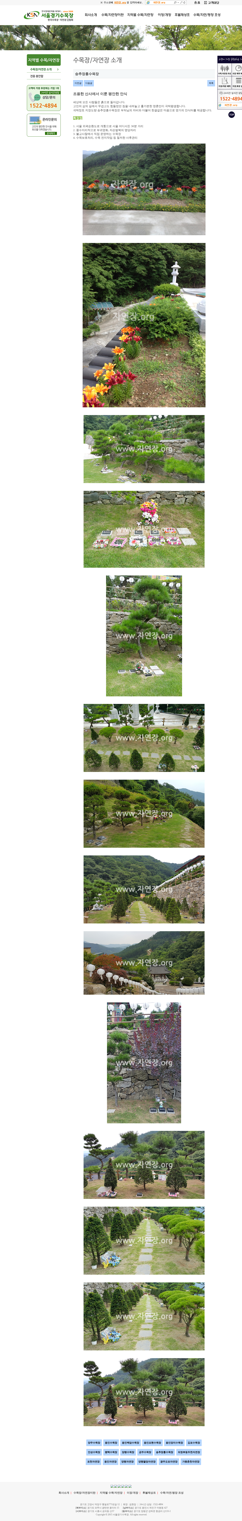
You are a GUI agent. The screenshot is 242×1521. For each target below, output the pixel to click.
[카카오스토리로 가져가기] (122, 1486)
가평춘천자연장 (190, 1461)
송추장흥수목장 (164, 1452)
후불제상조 (149, 1492)
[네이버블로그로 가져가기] (126, 1486)
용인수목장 (111, 1442)
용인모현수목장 (152, 1442)
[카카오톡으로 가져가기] (119, 1486)
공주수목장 (145, 1452)
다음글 (88, 83)
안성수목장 (94, 1452)
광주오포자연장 (169, 1461)
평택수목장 (111, 1452)
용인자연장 (110, 1461)
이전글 (78, 83)
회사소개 (64, 1492)
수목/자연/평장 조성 (172, 1492)
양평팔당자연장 (147, 1461)
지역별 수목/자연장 (111, 1492)
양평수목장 (128, 1452)
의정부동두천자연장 (189, 1452)
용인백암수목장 (130, 1442)
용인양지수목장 (174, 1442)
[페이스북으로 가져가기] (112, 1486)
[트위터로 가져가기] (115, 1486)
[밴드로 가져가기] (130, 1486)
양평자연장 (127, 1461)
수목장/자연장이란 (84, 1492)
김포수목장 (194, 1442)
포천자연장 (93, 1461)
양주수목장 (94, 1442)
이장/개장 (132, 1492)
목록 (211, 83)
